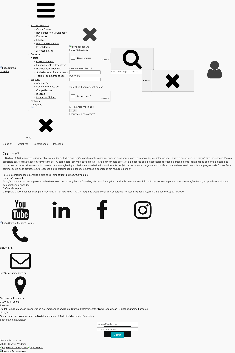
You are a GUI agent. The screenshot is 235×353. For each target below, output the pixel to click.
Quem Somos (43, 29)
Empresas (41, 36)
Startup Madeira (40, 25)
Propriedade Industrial (48, 68)
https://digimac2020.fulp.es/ (73, 174)
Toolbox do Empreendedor (50, 75)
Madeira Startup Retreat (75, 309)
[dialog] (90, 70)
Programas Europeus (137, 309)
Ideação (40, 93)
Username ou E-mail (80, 68)
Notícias (35, 101)
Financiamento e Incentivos (51, 65)
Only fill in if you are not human (86, 87)
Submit (117, 335)
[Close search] (172, 81)
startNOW (98, 309)
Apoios (34, 57)
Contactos (36, 104)
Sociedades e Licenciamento (52, 72)
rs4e (90, 309)
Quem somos (7, 316)
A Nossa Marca (44, 50)
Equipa (40, 40)
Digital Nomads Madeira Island (17, 309)
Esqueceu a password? (82, 114)
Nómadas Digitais (46, 97)
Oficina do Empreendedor (48, 309)
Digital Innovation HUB (49, 316)
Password (74, 75)
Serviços (35, 54)
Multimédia (68, 316)
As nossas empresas (25, 316)
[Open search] (132, 59)
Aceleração (42, 83)
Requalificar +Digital (115, 309)
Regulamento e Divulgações (51, 32)
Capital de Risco (45, 61)
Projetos (35, 79)
